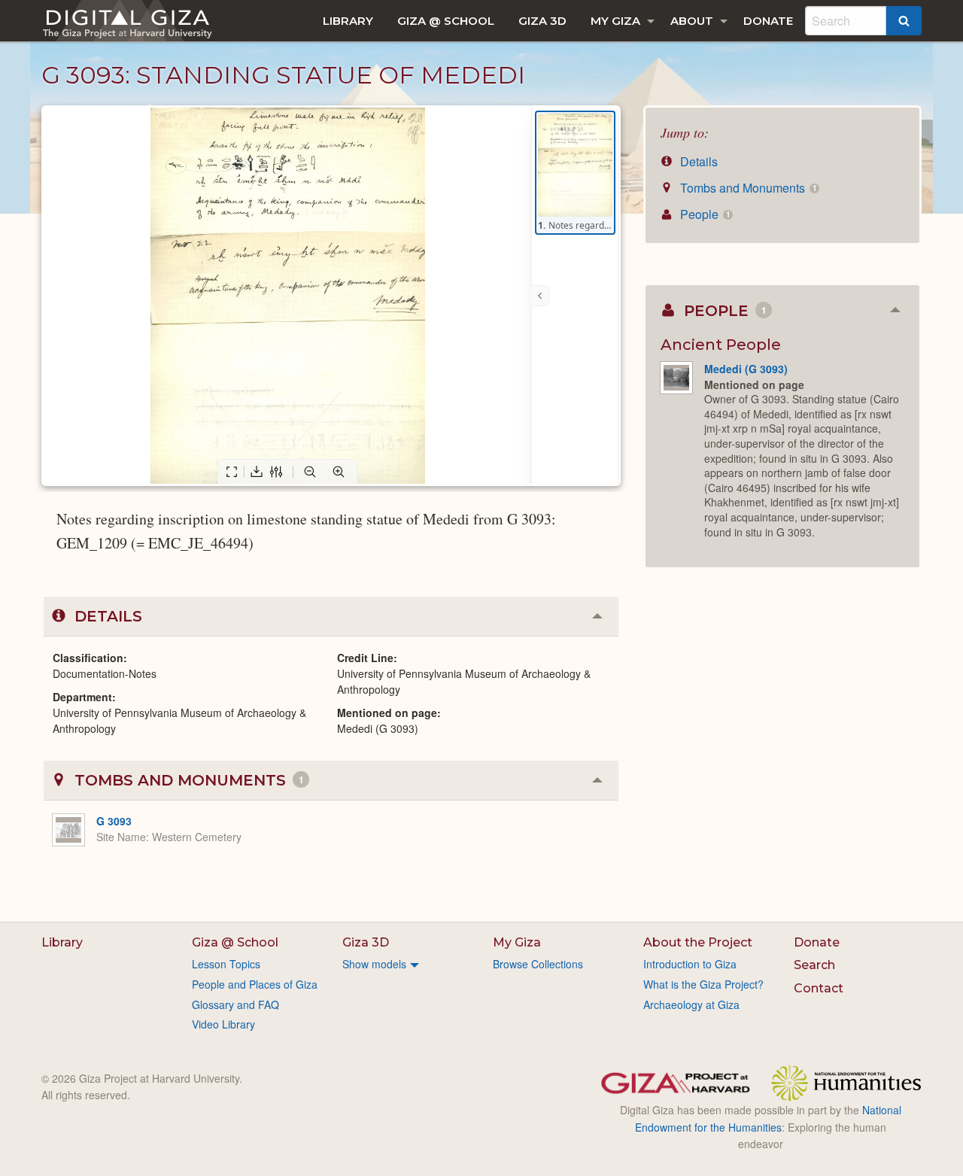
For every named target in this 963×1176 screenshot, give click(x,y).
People (703, 214)
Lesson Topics (226, 963)
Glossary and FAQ (235, 1004)
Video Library (223, 1024)
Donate (768, 21)
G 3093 (114, 820)
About (691, 21)
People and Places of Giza (254, 984)
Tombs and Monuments (746, 187)
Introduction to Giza (690, 963)
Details (697, 161)
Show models (374, 964)
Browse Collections (538, 963)
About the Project (697, 942)
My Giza (615, 21)
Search (814, 965)
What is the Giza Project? (703, 984)
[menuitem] (348, 20)
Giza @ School (445, 21)
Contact (818, 988)
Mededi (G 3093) (746, 368)
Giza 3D (542, 21)
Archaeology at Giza (691, 1004)
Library (348, 21)
